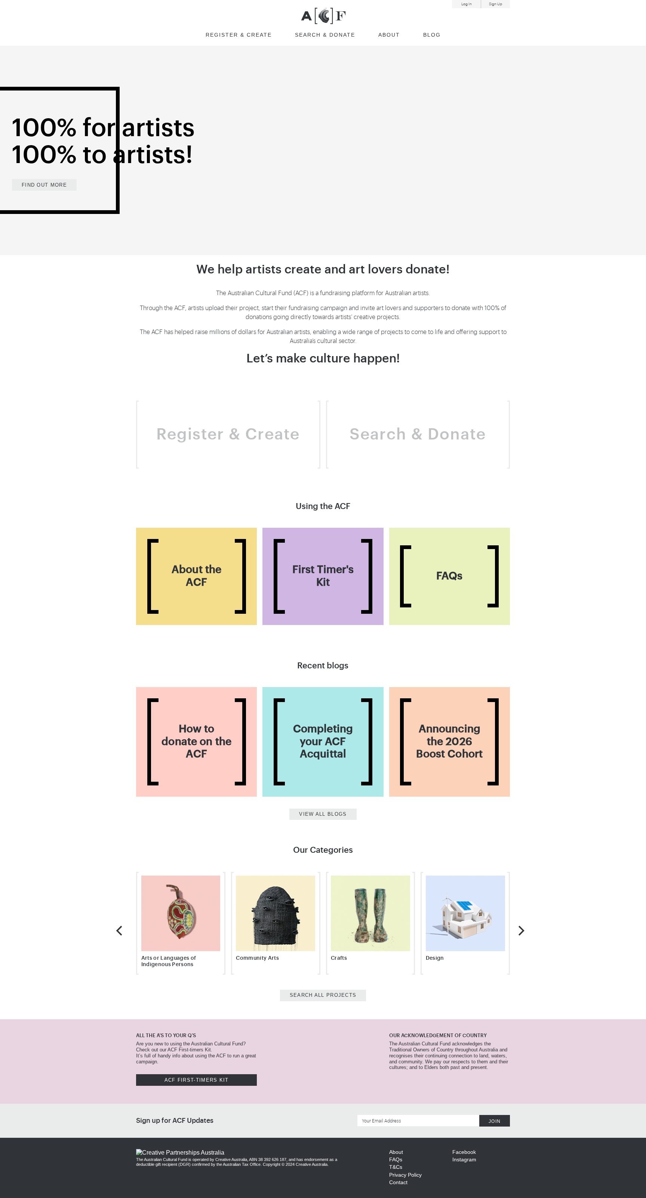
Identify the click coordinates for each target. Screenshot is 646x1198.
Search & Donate (418, 434)
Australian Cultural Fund (323, 15)
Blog (432, 35)
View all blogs (323, 814)
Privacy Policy (405, 1175)
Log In (466, 4)
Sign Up (495, 4)
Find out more (44, 185)
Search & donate (325, 35)
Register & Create (239, 35)
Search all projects (323, 995)
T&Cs (395, 1167)
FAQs (395, 1159)
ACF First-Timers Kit (196, 1080)
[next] (520, 930)
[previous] (120, 930)
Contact (398, 1182)
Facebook (464, 1152)
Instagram (464, 1159)
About (389, 35)
